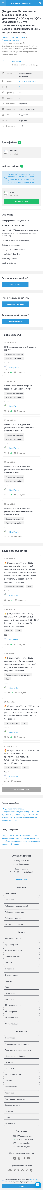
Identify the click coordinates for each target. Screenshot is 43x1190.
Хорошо (22, 1186)
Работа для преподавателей (16, 906)
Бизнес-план (10, 993)
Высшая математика (27, 81)
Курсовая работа (12, 944)
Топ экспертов (11, 1086)
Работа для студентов (14, 924)
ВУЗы (7, 1117)
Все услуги (9, 999)
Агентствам (10, 1092)
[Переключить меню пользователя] (3, 3)
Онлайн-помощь (11, 975)
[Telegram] (23, 1158)
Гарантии (9, 1062)
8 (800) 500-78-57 (21, 860)
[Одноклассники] (19, 1158)
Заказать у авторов (15, 304)
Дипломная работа (13, 938)
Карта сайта (10, 1123)
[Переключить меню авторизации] (40, 3)
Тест (20, 87)
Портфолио (12, 1011)
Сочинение (9, 968)
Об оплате (9, 1068)
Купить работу (14, 284)
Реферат (8, 962)
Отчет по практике (12, 956)
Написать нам (21, 879)
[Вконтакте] (14, 1158)
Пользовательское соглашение (17, 1043)
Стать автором (11, 893)
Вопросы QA (13, 1017)
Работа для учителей (14, 918)
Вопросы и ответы (12, 1105)
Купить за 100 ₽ (21, 201)
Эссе (7, 987)
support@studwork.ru (21, 864)
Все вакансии (10, 899)
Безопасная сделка (13, 1074)
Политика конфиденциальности (18, 1050)
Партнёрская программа (15, 1098)
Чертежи (8, 981)
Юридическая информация (16, 1056)
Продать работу (15, 321)
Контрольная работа (13, 950)
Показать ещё (23, 789)
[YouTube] (28, 1158)
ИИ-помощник (13, 1023)
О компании (10, 1037)
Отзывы (8, 1080)
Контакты (9, 1111)
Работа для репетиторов (15, 912)
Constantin (16, 61)
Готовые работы (14, 1005)
